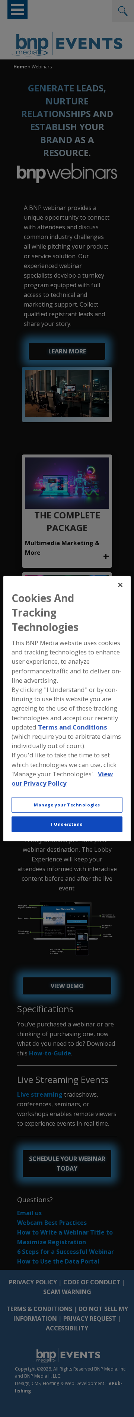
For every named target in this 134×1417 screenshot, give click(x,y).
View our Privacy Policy (62, 778)
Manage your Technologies (67, 805)
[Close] (120, 584)
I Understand (67, 824)
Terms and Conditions (72, 727)
